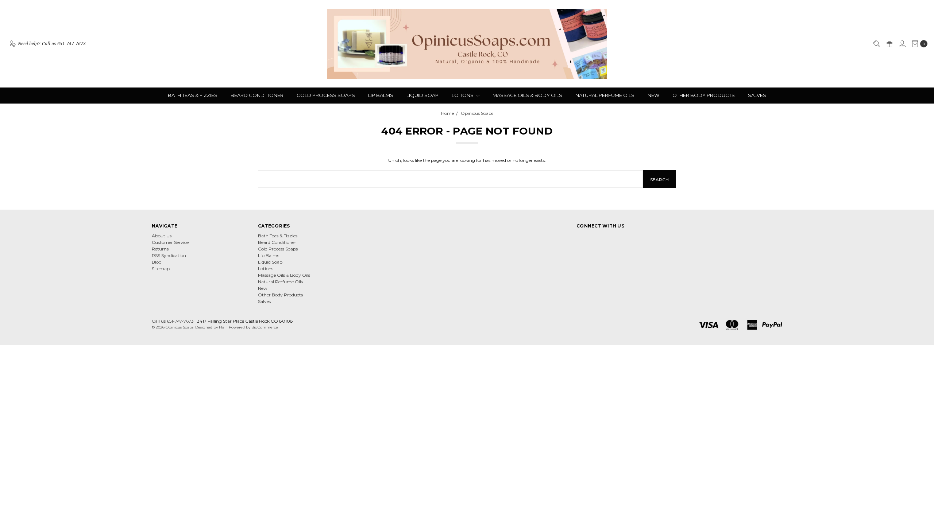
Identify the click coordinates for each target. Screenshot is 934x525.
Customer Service (170, 242)
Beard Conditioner (257, 95)
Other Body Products (703, 95)
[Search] (876, 43)
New (653, 95)
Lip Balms (380, 95)
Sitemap (161, 268)
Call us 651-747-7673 (173, 321)
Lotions (463, 95)
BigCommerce (264, 327)
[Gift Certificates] (889, 43)
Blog (157, 262)
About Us (161, 235)
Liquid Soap (422, 95)
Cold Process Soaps (326, 95)
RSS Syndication (169, 255)
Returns (160, 249)
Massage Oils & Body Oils (527, 95)
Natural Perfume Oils (604, 95)
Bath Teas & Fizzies (192, 95)
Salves (757, 95)
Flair (223, 327)
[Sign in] (902, 43)
